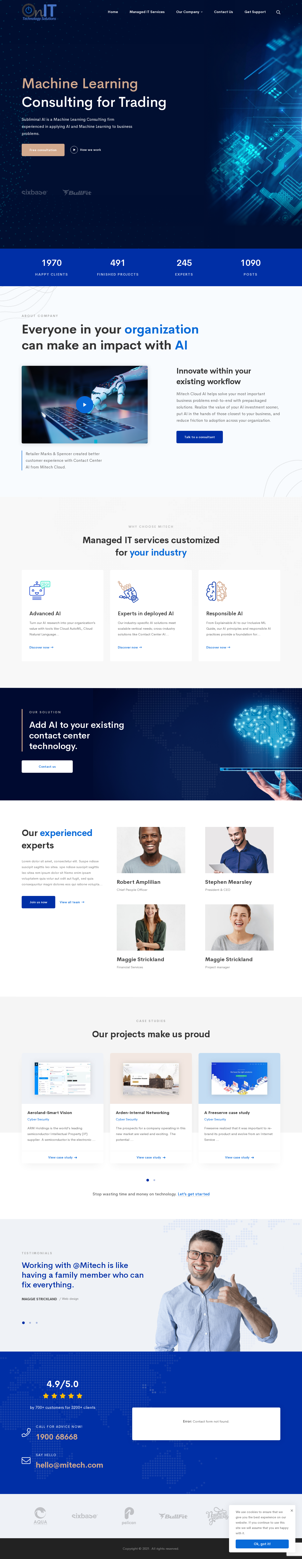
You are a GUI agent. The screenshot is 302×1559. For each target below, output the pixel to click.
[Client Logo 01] (173, 1516)
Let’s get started (194, 1194)
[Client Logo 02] (218, 1516)
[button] (147, 1180)
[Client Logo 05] (85, 1516)
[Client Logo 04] (41, 1516)
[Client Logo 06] (129, 1516)
